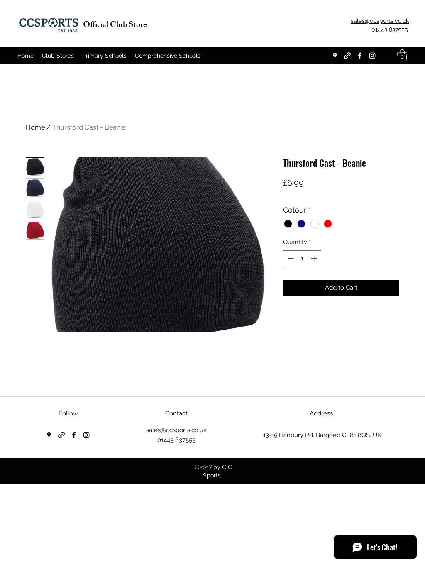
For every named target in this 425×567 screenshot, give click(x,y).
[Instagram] (372, 55)
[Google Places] (335, 55)
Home (35, 127)
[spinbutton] (302, 258)
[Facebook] (360, 55)
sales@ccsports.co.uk (176, 430)
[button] (402, 55)
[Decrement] (290, 258)
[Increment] (314, 258)
